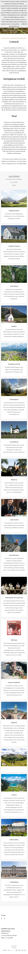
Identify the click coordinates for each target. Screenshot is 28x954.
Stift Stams (14, 640)
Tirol (14, 185)
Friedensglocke (14, 399)
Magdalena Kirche (14, 210)
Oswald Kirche (14, 442)
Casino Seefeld (14, 520)
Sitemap (14, 947)
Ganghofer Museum (14, 246)
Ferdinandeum (14, 882)
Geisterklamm (14, 286)
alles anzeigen (14, 176)
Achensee (14, 795)
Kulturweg (14, 479)
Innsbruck (14, 722)
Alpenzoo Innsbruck (14, 682)
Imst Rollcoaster (14, 555)
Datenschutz (14, 945)
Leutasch (14, 182)
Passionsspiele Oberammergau (14, 597)
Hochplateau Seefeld (14, 179)
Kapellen (14, 326)
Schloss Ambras (14, 839)
